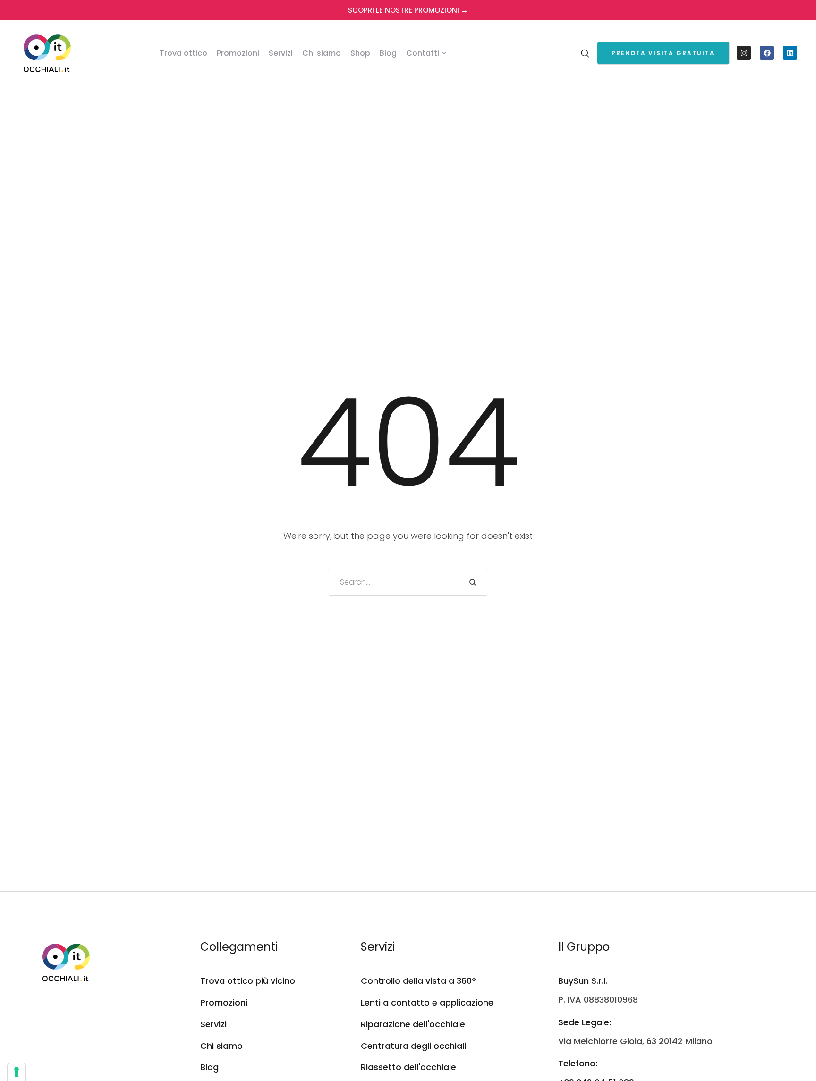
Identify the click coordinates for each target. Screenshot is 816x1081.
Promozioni (223, 1002)
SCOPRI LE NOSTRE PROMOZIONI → (408, 10)
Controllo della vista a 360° (418, 981)
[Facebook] (767, 53)
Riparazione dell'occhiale (413, 1024)
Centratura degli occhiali (413, 1046)
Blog (209, 1067)
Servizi (213, 1024)
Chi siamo (221, 1046)
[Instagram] (744, 53)
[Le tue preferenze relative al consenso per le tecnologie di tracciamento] (17, 1072)
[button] (663, 53)
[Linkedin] (790, 53)
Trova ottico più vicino (247, 981)
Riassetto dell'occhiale (408, 1067)
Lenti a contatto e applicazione (427, 1002)
